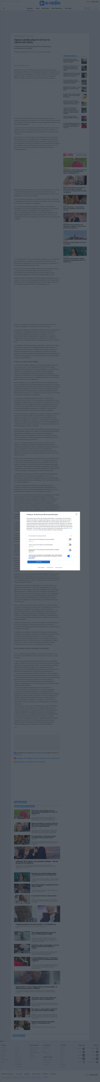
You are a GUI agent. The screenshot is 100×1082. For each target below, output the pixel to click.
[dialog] (50, 541)
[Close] (77, 514)
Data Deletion (41, 567)
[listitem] (50, 536)
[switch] (69, 539)
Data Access (50, 567)
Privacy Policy (58, 567)
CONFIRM (39, 561)
